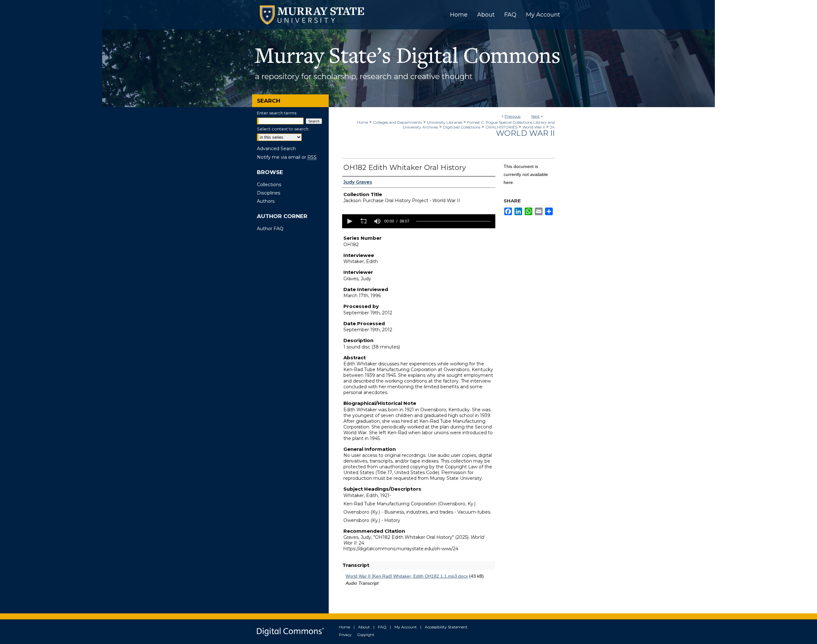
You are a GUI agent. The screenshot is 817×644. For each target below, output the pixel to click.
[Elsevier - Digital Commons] (290, 632)
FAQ (382, 627)
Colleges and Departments (397, 122)
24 (552, 127)
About (364, 627)
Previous (513, 116)
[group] (377, 221)
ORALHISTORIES (501, 127)
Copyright (365, 635)
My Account (405, 627)
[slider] (453, 221)
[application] (418, 221)
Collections (269, 184)
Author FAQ (270, 228)
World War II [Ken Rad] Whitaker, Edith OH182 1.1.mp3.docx (407, 576)
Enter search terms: (277, 112)
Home (362, 122)
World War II (533, 127)
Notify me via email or (287, 157)
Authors (265, 201)
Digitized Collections (461, 127)
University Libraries (444, 122)
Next (535, 116)
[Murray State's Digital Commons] (408, 68)
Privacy (345, 635)
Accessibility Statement (446, 627)
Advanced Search (276, 148)
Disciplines (268, 193)
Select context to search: (283, 128)
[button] (349, 221)
